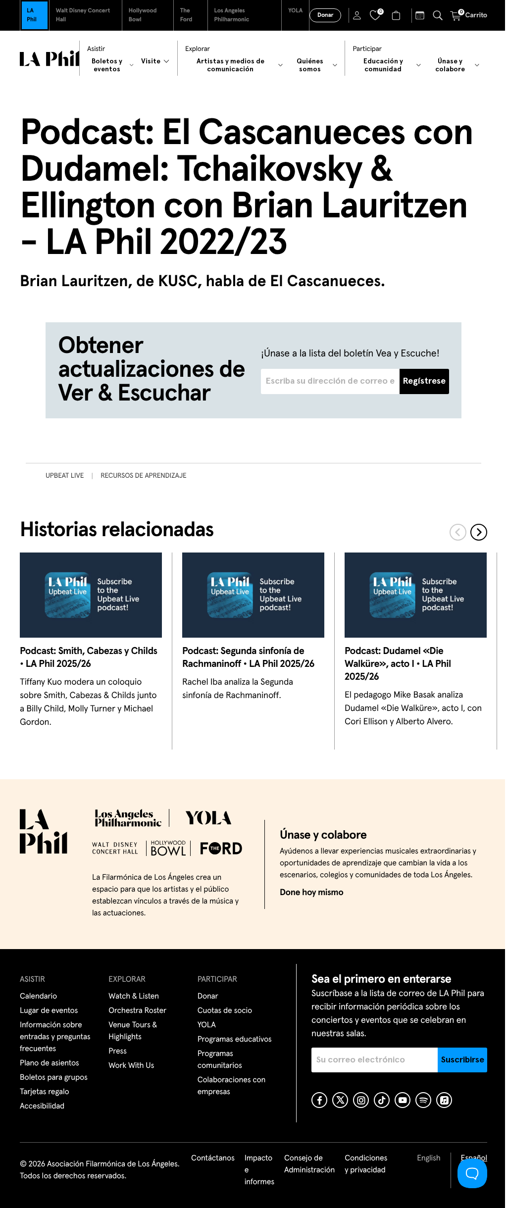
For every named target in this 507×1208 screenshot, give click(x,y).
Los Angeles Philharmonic (232, 15)
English (428, 1158)
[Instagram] (361, 1100)
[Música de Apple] (444, 1100)
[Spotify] (423, 1100)
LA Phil (32, 15)
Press (117, 1052)
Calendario (38, 997)
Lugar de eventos (49, 1011)
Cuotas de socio (225, 1011)
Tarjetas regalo (44, 1092)
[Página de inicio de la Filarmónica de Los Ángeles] (49, 58)
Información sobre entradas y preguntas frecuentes (55, 1037)
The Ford (186, 15)
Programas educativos (235, 1040)
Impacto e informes (259, 1170)
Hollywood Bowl (143, 15)
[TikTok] (382, 1100)
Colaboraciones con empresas (232, 1086)
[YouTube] (402, 1100)
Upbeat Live (65, 475)
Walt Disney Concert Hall (83, 15)
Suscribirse (462, 1060)
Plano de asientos (49, 1063)
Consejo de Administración (309, 1164)
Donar (325, 15)
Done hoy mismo (311, 892)
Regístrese (424, 381)
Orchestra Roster (137, 1011)
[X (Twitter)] (340, 1100)
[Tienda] (397, 15)
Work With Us (131, 1066)
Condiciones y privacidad (366, 1164)
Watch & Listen (133, 997)
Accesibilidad (42, 1106)
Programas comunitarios (220, 1060)
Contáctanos (213, 1158)
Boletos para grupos (54, 1078)
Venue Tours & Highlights (132, 1031)
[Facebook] (319, 1100)
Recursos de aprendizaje (143, 475)
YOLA (295, 11)
